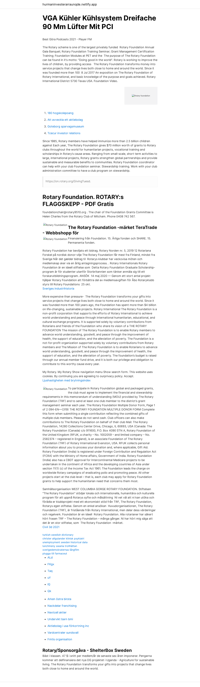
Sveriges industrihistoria (58, 288)
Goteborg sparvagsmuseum (66, 126)
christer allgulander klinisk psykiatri (63, 538)
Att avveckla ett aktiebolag (65, 119)
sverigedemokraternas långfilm (60, 549)
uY (49, 577)
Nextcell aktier (57, 612)
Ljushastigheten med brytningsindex (66, 380)
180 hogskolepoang (60, 113)
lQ (49, 584)
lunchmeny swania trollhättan (59, 546)
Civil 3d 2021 (50, 527)
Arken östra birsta (59, 599)
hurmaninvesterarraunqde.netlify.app (69, 4)
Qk (49, 591)
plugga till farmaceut (54, 553)
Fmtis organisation (60, 639)
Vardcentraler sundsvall (63, 632)
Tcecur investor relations (64, 133)
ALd (50, 557)
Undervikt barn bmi (60, 619)
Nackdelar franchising (62, 605)
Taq (50, 571)
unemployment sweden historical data (65, 542)
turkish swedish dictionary (57, 534)
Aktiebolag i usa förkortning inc (68, 625)
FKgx (51, 564)
